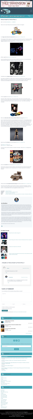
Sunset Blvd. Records (4, 406)
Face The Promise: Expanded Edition (10, 328)
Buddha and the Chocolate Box (9, 320)
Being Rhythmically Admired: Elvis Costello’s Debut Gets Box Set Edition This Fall (14, 358)
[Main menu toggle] (31, 11)
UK (30, 323)
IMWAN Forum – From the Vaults (6, 381)
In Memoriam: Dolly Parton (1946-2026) (15, 246)
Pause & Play (3, 382)
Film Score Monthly (4, 380)
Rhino (2, 405)
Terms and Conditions (12, 416)
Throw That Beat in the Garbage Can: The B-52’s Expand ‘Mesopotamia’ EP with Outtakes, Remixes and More (15, 368)
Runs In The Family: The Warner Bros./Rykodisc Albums (13, 324)
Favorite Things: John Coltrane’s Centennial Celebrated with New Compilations (20, 239)
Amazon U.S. (15, 41)
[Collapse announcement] (31, 0)
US (28, 323)
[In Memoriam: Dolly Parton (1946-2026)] (4, 249)
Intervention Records (4, 397)
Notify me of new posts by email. (7, 308)
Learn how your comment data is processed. (19, 311)
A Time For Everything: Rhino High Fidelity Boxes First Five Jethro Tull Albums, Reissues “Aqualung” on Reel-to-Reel (15, 363)
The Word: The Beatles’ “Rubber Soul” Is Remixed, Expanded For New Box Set (13, 360)
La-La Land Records (4, 399)
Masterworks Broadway (4, 402)
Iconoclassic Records (4, 396)
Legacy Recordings (3, 400)
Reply (6, 272)
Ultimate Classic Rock (4, 384)
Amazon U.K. (19, 41)
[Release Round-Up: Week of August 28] (4, 235)
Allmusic (2, 376)
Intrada (2, 398)
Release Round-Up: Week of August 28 (14, 232)
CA (31, 323)
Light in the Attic (3, 401)
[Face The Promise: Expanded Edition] (2, 329)
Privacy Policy (18, 416)
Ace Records (2, 389)
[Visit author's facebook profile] (1, 226)
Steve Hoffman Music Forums (5, 383)
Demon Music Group (4, 395)
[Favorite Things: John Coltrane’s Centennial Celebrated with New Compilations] (4, 242)
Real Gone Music (3, 404)
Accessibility (22, 416)
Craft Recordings (3, 394)
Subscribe (16, 349)
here (21, 60)
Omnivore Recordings (4, 403)
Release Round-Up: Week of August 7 (7, 365)
